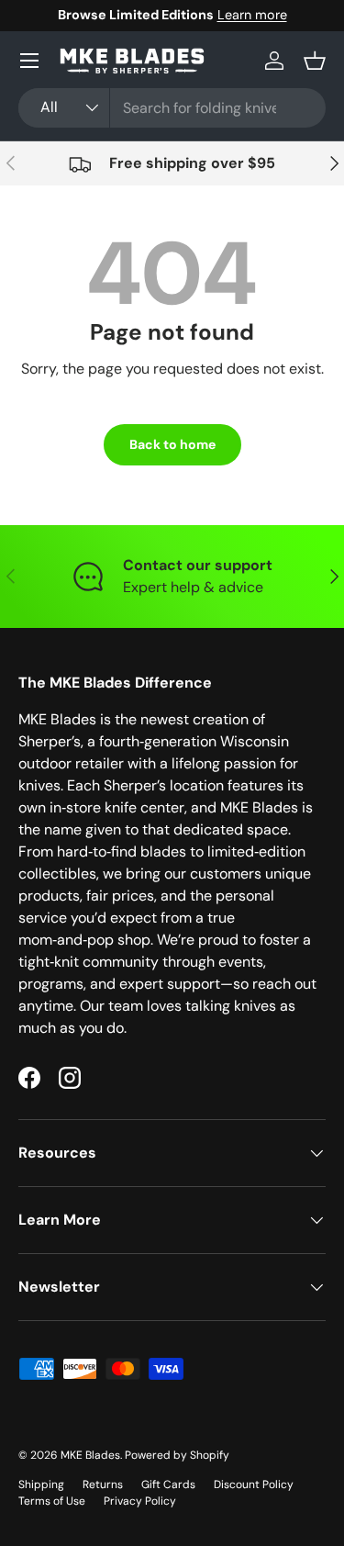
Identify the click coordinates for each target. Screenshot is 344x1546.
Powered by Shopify (177, 1455)
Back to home (172, 444)
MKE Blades (90, 1455)
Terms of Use (51, 1501)
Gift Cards (168, 1484)
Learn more (168, 14)
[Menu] (29, 60)
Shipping (41, 1484)
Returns (103, 1484)
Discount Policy (254, 1484)
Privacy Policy (140, 1501)
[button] (314, 60)
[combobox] (172, 108)
